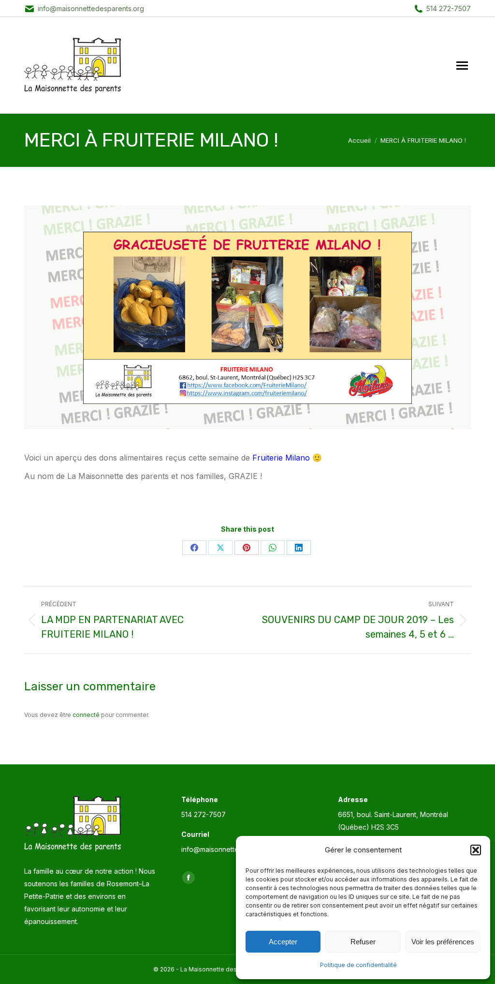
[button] (475, 850)
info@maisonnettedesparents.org (91, 8)
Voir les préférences (442, 942)
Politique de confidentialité (358, 965)
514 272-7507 (448, 8)
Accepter (283, 942)
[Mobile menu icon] (462, 65)
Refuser (363, 942)
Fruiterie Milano (281, 457)
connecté (86, 714)
